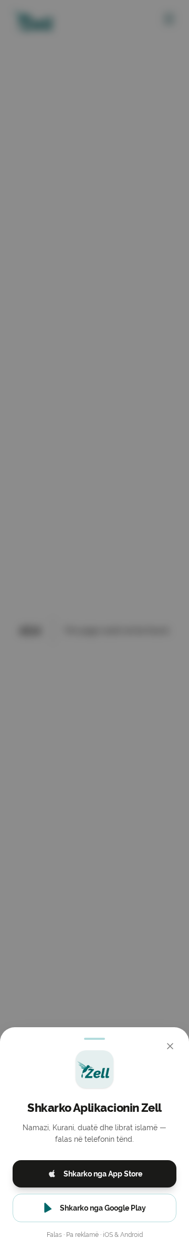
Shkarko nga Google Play (103, 1208)
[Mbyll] (170, 1046)
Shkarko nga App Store (103, 1174)
